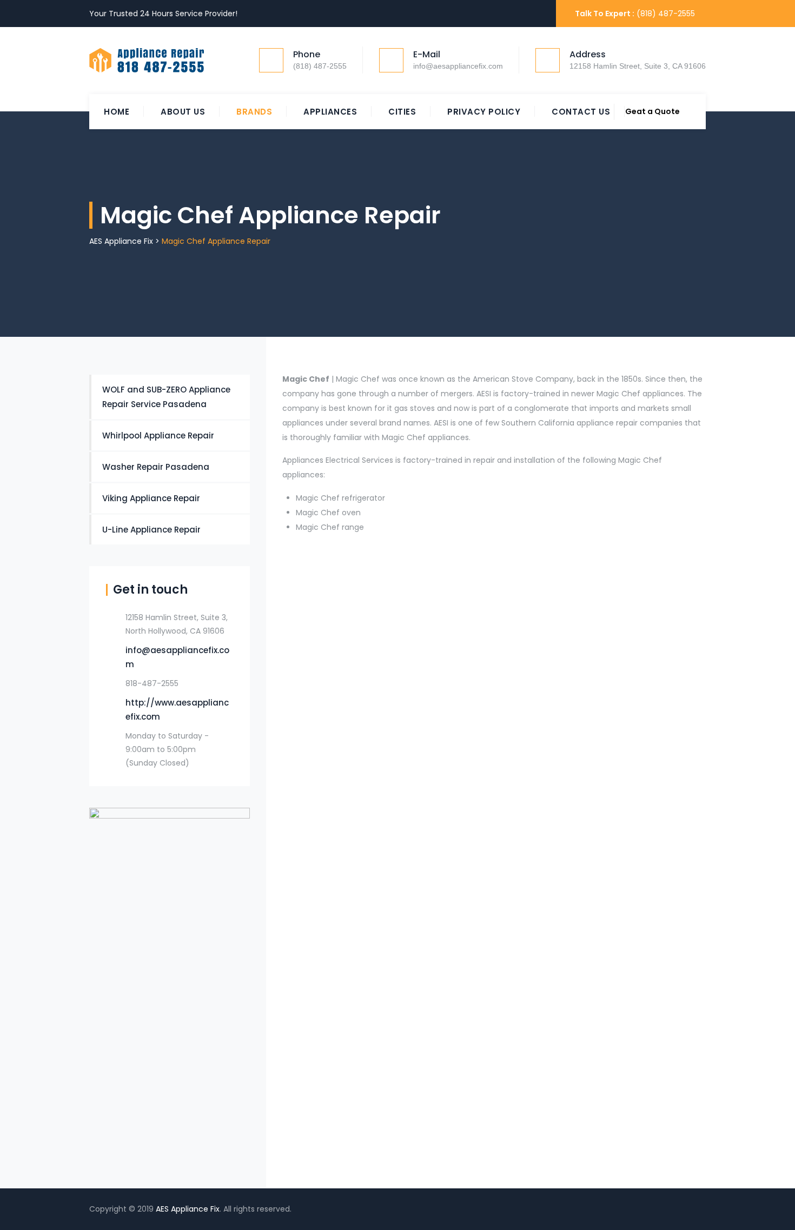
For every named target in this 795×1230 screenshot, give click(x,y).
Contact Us (581, 111)
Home (116, 111)
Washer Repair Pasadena (155, 467)
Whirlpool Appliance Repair (158, 435)
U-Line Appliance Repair (151, 529)
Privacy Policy (483, 111)
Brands (254, 111)
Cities (402, 111)
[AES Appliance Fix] (146, 60)
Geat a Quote (652, 111)
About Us (183, 111)
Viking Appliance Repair (151, 498)
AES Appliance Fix (188, 1209)
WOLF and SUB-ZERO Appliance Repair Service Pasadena (166, 397)
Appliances (330, 111)
